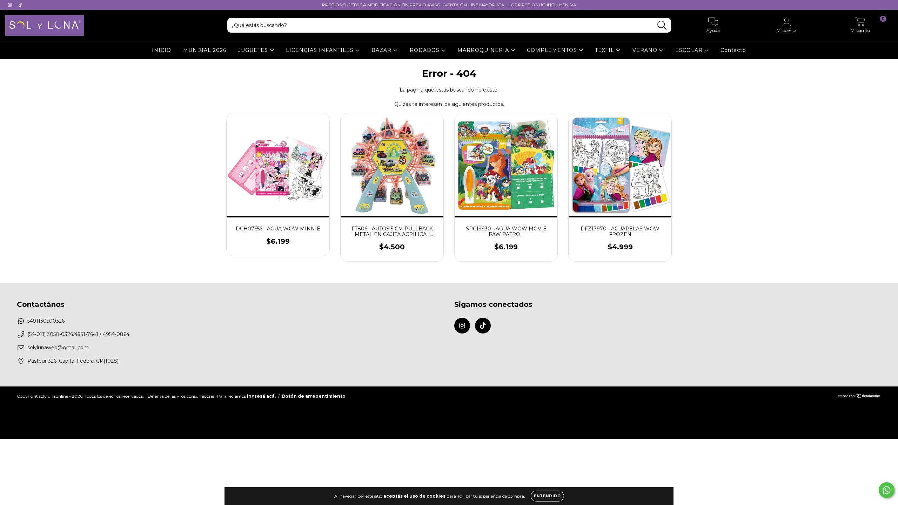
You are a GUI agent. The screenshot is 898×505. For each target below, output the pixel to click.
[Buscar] (662, 25)
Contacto (733, 50)
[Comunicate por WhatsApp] (886, 490)
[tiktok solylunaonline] (20, 5)
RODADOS (425, 50)
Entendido (547, 496)
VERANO (645, 50)
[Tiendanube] (859, 396)
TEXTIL (605, 50)
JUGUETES (254, 50)
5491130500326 (46, 321)
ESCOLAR (689, 50)
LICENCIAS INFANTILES (320, 50)
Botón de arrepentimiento (314, 396)
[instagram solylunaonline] (10, 5)
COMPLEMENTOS (553, 50)
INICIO (161, 50)
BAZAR (382, 50)
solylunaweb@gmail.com (58, 347)
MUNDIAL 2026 (204, 50)
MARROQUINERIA (484, 50)
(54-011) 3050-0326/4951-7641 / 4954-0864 (78, 334)
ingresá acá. (261, 396)
